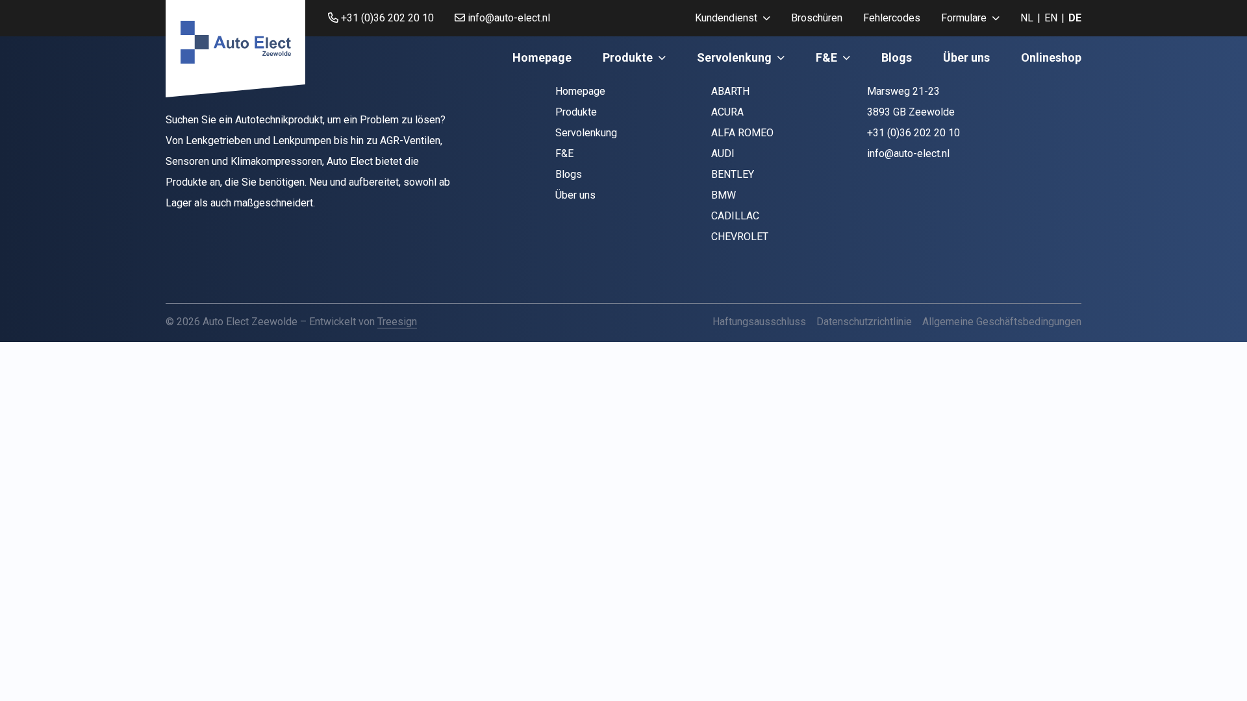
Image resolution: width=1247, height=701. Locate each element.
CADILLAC (735, 216)
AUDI (723, 153)
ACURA (727, 112)
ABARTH (730, 91)
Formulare (964, 18)
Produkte (628, 57)
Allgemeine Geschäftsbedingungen (1001, 321)
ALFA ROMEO (742, 133)
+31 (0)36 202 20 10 (386, 18)
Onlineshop (1051, 57)
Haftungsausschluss (759, 321)
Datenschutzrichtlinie (864, 321)
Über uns (966, 57)
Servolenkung (734, 57)
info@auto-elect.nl (507, 18)
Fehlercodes (891, 18)
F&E (826, 57)
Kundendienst (726, 18)
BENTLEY (732, 174)
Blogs (896, 57)
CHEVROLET (739, 236)
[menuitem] (732, 18)
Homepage (542, 57)
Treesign (397, 321)
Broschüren (816, 18)
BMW (723, 195)
